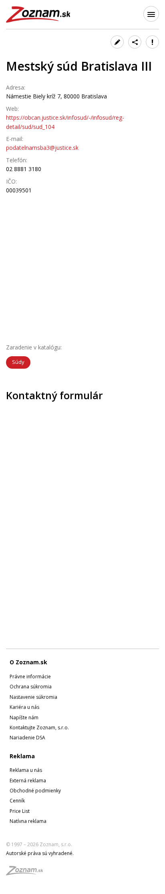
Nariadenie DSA (27, 737)
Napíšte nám (24, 717)
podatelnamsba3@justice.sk (42, 147)
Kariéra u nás (24, 707)
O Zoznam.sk (28, 662)
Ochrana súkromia (31, 686)
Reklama (22, 756)
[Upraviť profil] (117, 42)
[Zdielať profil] (134, 42)
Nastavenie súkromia (33, 697)
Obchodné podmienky (35, 790)
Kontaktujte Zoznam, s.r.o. (39, 727)
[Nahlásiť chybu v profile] (152, 42)
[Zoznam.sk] (27, 873)
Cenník (17, 800)
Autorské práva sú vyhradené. (40, 853)
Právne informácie (30, 676)
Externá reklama (28, 780)
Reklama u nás (26, 770)
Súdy (18, 361)
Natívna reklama (28, 821)
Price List (20, 811)
